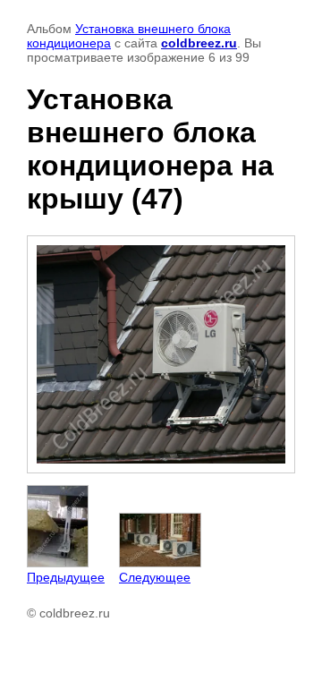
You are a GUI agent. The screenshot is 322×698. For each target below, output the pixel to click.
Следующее (155, 577)
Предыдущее (66, 577)
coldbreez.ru (199, 43)
